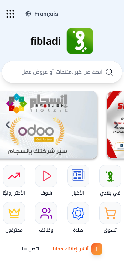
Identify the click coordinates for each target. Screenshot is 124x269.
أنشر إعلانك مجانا (71, 248)
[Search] (109, 72)
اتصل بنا (30, 248)
